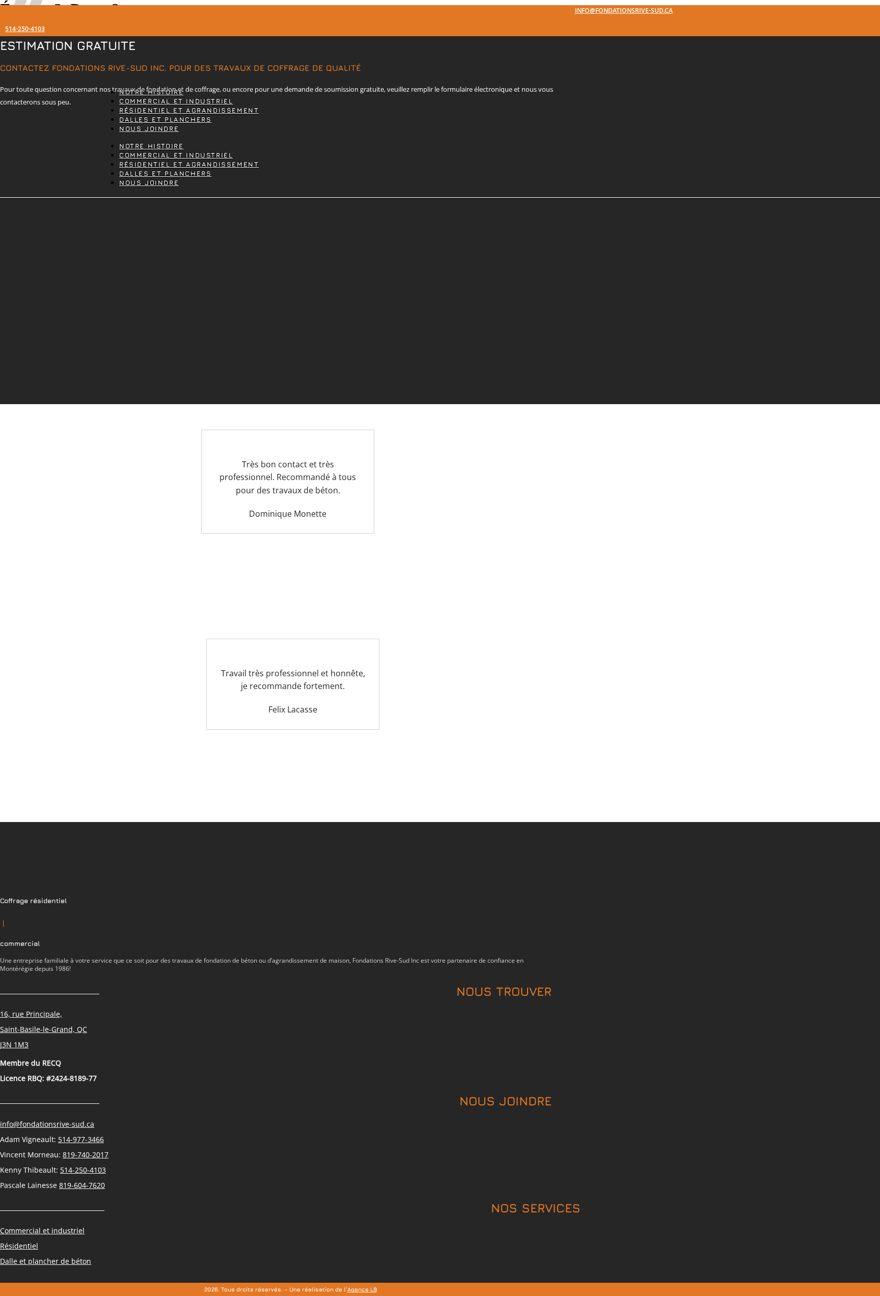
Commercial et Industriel (176, 101)
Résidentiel (19, 1246)
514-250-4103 (25, 29)
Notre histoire (151, 92)
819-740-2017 (85, 1154)
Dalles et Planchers (165, 119)
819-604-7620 (82, 1185)
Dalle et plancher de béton (45, 1261)
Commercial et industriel (42, 1230)
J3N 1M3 (14, 1044)
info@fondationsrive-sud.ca (47, 1124)
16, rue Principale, (31, 1014)
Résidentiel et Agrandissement (189, 110)
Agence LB (362, 1289)
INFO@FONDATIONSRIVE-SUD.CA (624, 11)
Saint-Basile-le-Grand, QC (43, 1029)
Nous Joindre (149, 129)
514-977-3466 (81, 1139)
